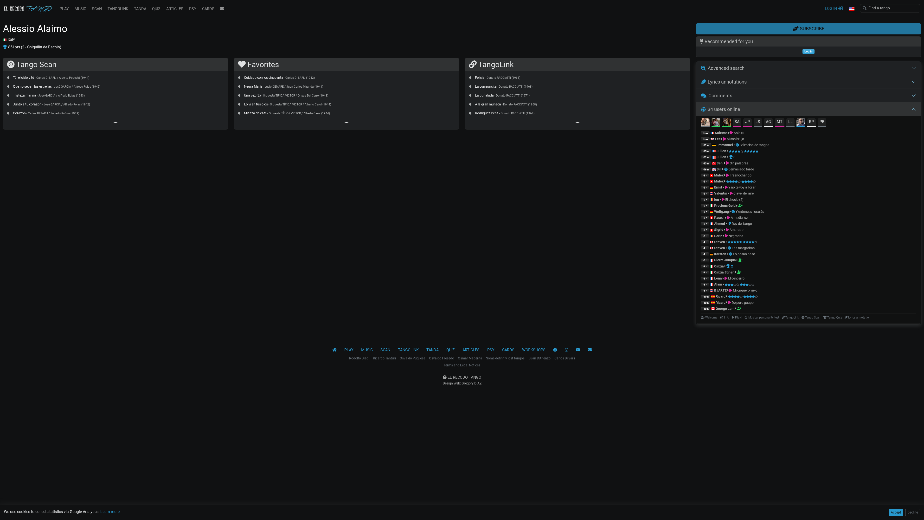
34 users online (724, 109)
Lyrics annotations (727, 82)
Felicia (479, 77)
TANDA (140, 8)
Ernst (718, 187)
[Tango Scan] (738, 145)
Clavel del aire (743, 193)
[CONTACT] (222, 9)
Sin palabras (738, 163)
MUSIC (80, 8)
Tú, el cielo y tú (23, 77)
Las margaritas (743, 248)
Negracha (735, 236)
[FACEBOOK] (555, 350)
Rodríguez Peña (487, 113)
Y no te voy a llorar (742, 187)
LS (758, 121)
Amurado (736, 230)
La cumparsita (486, 86)
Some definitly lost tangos (505, 358)
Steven (719, 242)
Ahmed (719, 224)
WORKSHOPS (533, 350)
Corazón (19, 113)
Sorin (718, 236)
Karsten (720, 254)
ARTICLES (174, 8)
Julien (722, 151)
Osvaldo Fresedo (441, 358)
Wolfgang (721, 212)
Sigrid (718, 230)
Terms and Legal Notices (462, 365)
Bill (719, 169)
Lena (718, 278)
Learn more (110, 511)
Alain (718, 284)
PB (822, 121)
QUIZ (156, 8)
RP (811, 121)
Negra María (253, 86)
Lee (718, 139)
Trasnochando (740, 175)
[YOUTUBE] (578, 350)
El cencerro (735, 278)
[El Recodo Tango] (334, 350)
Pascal (719, 218)
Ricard (720, 296)
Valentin (720, 193)
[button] (851, 9)
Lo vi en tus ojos (256, 104)
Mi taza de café (255, 113)
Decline (912, 512)
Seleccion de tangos (754, 145)
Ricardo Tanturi (384, 358)
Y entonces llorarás (750, 212)
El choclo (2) (734, 200)
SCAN (97, 8)
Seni (720, 163)
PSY (192, 8)
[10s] (8, 77)
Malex (719, 175)
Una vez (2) (252, 95)
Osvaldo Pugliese (412, 358)
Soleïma (721, 133)
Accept (896, 512)
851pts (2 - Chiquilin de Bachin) (34, 47)
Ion (716, 200)
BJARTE (720, 290)
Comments (720, 95)
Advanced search (726, 68)
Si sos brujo (735, 139)
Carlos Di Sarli (564, 358)
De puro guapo (742, 303)
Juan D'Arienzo (539, 358)
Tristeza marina (24, 95)
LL (790, 121)
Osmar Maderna (470, 358)
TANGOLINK (118, 8)
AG (768, 121)
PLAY (64, 8)
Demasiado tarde (741, 169)
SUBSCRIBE (811, 29)
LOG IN (831, 8)
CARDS (208, 8)
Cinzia (719, 266)
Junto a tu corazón (27, 104)
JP (747, 121)
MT (780, 121)
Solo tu (738, 133)
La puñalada (484, 95)
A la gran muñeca (488, 104)
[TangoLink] (730, 224)
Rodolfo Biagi (359, 358)
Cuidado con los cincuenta (263, 77)
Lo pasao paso (744, 254)
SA (737, 121)
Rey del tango (742, 224)
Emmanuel (725, 145)
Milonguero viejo (744, 290)
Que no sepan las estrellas (32, 86)
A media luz (739, 218)
